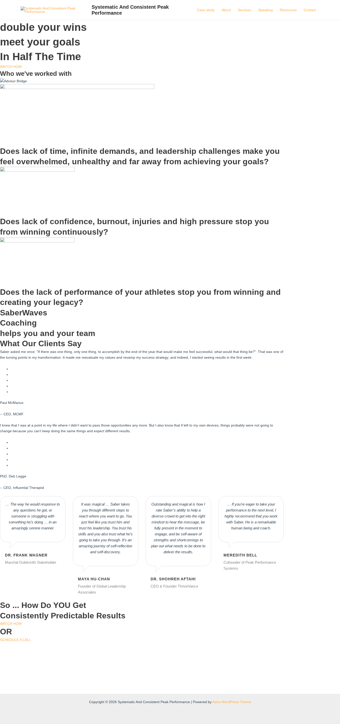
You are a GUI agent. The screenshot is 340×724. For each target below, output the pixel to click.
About (226, 10)
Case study (206, 10)
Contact (310, 10)
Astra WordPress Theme (231, 702)
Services (244, 10)
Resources (288, 10)
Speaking (265, 10)
